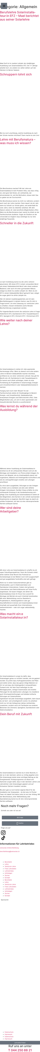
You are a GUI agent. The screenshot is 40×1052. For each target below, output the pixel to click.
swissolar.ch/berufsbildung (9, 848)
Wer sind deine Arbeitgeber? (10, 509)
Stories (7, 875)
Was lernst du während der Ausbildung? (19, 408)
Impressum (8, 1034)
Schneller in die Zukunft (16, 223)
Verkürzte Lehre (10, 866)
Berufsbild (8, 862)
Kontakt (7, 878)
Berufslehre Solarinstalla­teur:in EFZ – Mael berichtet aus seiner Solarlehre (19, 15)
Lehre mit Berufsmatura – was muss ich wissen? (17, 141)
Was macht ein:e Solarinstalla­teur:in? (14, 615)
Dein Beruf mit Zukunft (16, 714)
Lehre (7, 864)
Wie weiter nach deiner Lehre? (16, 322)
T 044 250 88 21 (20, 1050)
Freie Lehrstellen (10, 869)
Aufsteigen (8, 873)
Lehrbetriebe (9, 871)
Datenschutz (9, 1032)
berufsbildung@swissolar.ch (10, 851)
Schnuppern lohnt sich (16, 74)
